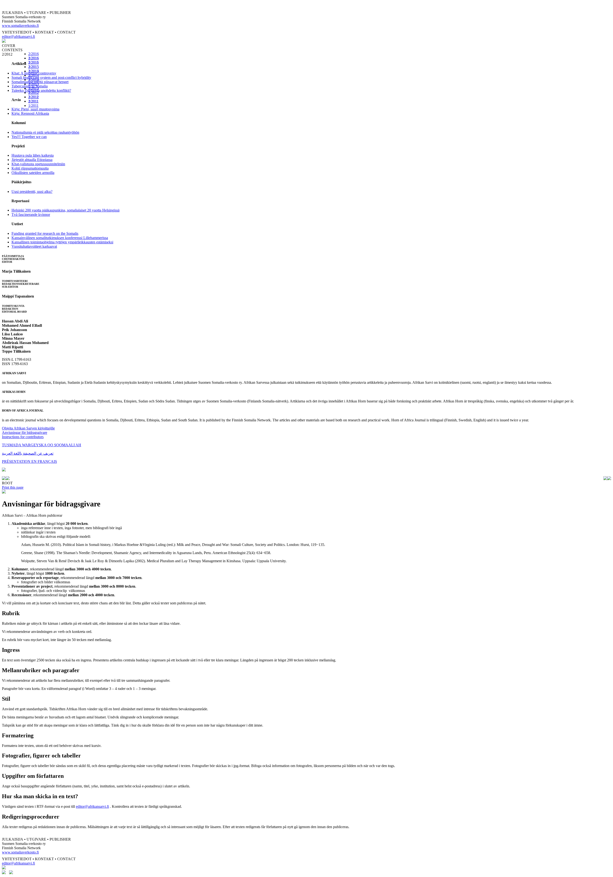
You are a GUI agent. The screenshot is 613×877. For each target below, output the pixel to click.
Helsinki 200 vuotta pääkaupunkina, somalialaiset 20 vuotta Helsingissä (65, 210)
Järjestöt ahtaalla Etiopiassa (31, 160)
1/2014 (33, 80)
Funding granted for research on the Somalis (44, 233)
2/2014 (33, 75)
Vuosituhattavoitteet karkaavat (34, 246)
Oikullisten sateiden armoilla (32, 173)
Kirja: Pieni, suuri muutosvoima (35, 109)
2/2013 (33, 84)
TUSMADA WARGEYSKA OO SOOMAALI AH (41, 445)
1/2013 (33, 88)
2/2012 (33, 93)
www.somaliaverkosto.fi (20, 25)
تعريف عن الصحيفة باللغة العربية (27, 453)
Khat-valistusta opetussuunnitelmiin (38, 164)
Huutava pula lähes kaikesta (32, 155)
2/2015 (33, 67)
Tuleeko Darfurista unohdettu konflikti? (41, 90)
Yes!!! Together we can (29, 137)
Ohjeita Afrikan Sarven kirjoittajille (28, 428)
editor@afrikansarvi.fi (18, 36)
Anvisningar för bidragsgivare (24, 432)
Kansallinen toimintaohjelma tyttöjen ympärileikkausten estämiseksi (62, 242)
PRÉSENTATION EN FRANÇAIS (29, 461)
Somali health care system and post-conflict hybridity (51, 77)
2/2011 (33, 101)
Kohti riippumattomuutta (30, 168)
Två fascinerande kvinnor (30, 214)
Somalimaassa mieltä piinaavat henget (39, 82)
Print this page (12, 487)
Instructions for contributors (23, 437)
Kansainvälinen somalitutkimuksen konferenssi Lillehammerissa (59, 238)
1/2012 (33, 97)
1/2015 (33, 71)
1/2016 (33, 62)
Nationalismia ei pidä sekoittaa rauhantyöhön (45, 132)
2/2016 (33, 54)
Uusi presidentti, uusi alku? (31, 191)
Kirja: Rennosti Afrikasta (30, 113)
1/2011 (33, 105)
